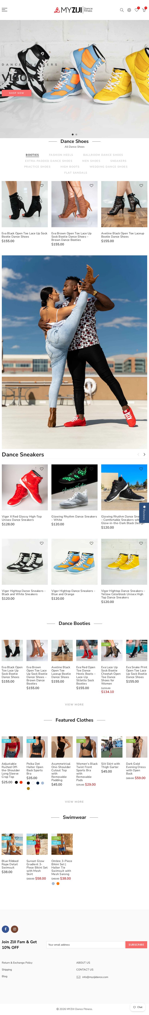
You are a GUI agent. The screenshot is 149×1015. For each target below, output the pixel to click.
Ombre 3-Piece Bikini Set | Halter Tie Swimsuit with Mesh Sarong (61, 867)
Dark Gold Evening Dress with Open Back (136, 768)
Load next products (144, 454)
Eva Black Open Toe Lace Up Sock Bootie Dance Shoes (24, 235)
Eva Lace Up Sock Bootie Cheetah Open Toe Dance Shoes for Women (111, 675)
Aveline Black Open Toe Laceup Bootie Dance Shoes (122, 235)
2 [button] (76, 134)
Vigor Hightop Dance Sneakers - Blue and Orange (73, 592)
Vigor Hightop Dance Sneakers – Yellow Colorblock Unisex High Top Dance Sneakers (123, 594)
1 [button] (73, 134)
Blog (4, 976)
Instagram (14, 929)
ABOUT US (83, 962)
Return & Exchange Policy (17, 962)
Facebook (5, 929)
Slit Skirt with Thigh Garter (110, 765)
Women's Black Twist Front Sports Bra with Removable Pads (87, 772)
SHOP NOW (16, 93)
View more (74, 704)
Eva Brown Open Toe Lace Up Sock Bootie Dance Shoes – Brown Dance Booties (71, 237)
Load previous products (138, 454)
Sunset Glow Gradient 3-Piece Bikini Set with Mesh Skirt (37, 867)
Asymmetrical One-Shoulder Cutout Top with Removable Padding (61, 772)
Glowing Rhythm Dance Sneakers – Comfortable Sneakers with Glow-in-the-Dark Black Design (124, 520)
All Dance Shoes (74, 147)
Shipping (7, 969)
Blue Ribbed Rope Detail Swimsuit (10, 864)
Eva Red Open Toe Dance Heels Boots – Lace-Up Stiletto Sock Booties (86, 675)
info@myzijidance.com (95, 977)
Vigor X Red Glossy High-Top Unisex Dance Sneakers (22, 518)
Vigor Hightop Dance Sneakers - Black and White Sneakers (24, 592)
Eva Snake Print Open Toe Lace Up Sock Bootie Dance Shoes (136, 672)
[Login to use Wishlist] (41, 186)
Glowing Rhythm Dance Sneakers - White (74, 518)
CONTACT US (84, 969)
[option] (74, 79)
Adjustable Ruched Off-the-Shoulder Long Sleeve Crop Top (11, 770)
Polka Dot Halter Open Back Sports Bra (35, 768)
